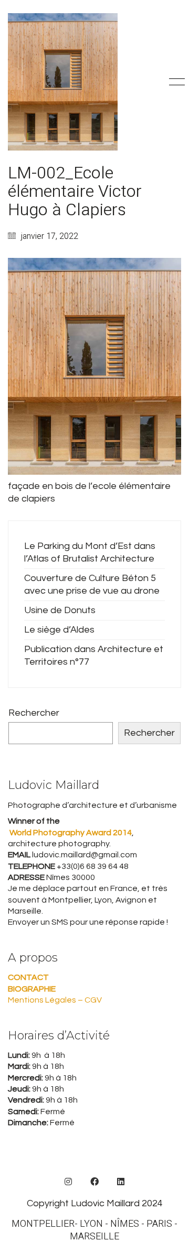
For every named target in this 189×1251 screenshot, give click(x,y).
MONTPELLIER (43, 1224)
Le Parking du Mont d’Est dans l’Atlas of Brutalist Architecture (89, 552)
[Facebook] (94, 1181)
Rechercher (33, 713)
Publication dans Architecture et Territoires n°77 (93, 655)
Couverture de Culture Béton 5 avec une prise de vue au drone (92, 584)
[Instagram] (68, 1181)
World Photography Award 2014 (70, 832)
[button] (175, 82)
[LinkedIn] (120, 1181)
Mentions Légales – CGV (55, 1000)
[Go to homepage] (63, 82)
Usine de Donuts (60, 610)
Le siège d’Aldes (59, 630)
